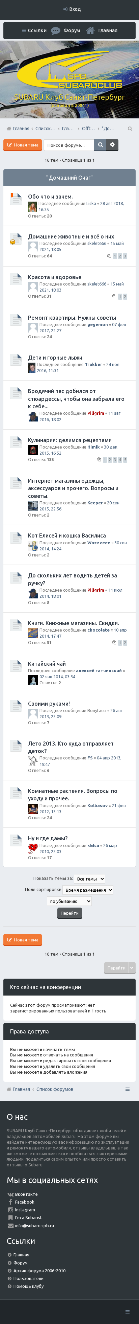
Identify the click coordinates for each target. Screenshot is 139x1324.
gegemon (97, 324)
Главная (107, 30)
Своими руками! (49, 704)
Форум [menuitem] (72, 30)
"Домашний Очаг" (69, 178)
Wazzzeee (98, 542)
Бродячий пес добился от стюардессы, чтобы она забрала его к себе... (76, 398)
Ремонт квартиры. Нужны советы (72, 318)
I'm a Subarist (28, 1217)
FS (90, 757)
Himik (93, 446)
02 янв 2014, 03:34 (57, 676)
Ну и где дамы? (47, 838)
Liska (91, 203)
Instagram (25, 1209)
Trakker (93, 364)
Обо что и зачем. (50, 196)
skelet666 (96, 243)
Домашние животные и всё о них (71, 236)
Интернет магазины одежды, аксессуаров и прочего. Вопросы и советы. (73, 488)
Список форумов (55, 1089)
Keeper (95, 502)
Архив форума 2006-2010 (39, 1270)
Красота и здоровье (54, 277)
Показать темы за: (53, 878)
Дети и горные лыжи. (56, 358)
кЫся (93, 845)
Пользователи (28, 1278)
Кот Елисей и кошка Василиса (67, 535)
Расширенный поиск (112, 145)
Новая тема (25, 144)
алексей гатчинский (99, 670)
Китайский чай (47, 664)
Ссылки (37, 30)
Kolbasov (97, 805)
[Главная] (69, 87)
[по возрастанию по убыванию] (69, 901)
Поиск (100, 145)
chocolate (98, 629)
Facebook (24, 1202)
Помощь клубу (28, 1286)
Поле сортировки (43, 889)
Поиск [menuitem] (129, 128)
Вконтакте (26, 1194)
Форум (20, 1262)
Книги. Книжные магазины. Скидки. (73, 623)
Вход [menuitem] (75, 9)
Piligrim (95, 413)
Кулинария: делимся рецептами (70, 440)
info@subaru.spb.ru (34, 1225)
